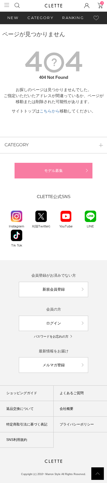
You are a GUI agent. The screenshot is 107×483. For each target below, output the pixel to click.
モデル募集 (53, 170)
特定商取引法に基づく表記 (26, 424)
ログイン (53, 323)
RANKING (73, 17)
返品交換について (20, 409)
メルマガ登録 (54, 365)
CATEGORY (40, 17)
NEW (13, 17)
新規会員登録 (54, 289)
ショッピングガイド (21, 393)
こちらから (50, 111)
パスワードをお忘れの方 (51, 336)
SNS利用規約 (16, 440)
